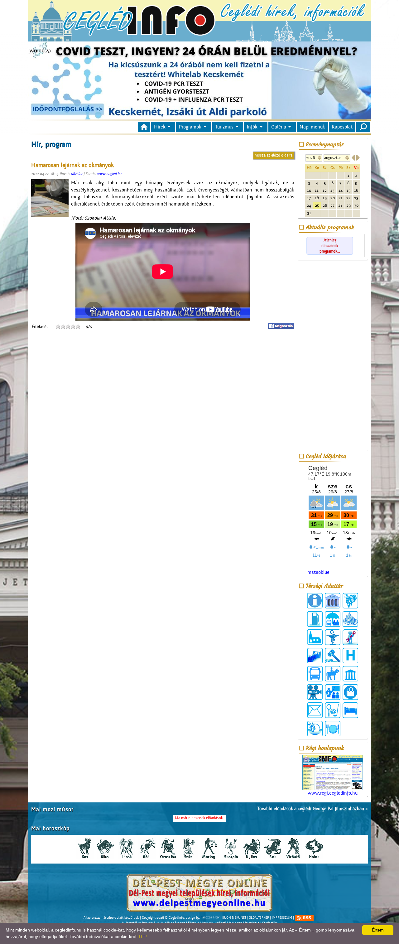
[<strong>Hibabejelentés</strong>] (350, 637)
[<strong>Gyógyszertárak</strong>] (332, 637)
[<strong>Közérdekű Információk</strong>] (315, 600)
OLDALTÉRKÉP (259, 917)
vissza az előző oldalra (273, 155)
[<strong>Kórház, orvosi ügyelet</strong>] (350, 655)
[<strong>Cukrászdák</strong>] (350, 619)
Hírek (160, 127)
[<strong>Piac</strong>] (350, 692)
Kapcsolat (342, 127)
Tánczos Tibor (210, 917)
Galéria (278, 127)
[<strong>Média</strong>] (315, 692)
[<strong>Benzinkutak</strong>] (315, 619)
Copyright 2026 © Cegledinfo (163, 917)
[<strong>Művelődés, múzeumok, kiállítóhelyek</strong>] (350, 673)
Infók (252, 127)
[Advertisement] (332, 356)
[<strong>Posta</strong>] (315, 710)
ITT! (143, 936)
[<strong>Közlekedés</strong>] (315, 673)
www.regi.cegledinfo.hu (333, 793)
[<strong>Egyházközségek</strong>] (315, 637)
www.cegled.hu (109, 174)
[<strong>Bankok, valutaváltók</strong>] (332, 600)
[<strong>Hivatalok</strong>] (315, 655)
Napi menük (312, 127)
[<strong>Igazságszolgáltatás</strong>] (332, 655)
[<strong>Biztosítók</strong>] (332, 619)
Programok (190, 127)
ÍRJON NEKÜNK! (234, 917)
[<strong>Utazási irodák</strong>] (315, 728)
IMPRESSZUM (282, 917)
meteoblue (318, 572)
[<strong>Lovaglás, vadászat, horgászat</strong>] (332, 673)
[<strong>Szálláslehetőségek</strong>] (350, 710)
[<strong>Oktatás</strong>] (332, 692)
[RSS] (304, 918)
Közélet (77, 174)
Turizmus (224, 127)
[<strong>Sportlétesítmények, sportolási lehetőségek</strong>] (332, 710)
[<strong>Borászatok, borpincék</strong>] (350, 600)
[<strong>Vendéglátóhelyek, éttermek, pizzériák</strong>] (332, 728)
